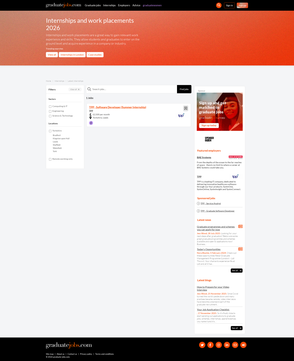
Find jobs (184, 89)
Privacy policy (86, 354)
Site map (50, 354)
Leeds (55, 142)
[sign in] (243, 345)
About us (60, 354)
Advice (136, 5)
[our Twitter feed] (202, 345)
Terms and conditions (104, 354)
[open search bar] (219, 5)
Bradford (56, 135)
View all (52, 54)
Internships (109, 5)
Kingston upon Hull (61, 139)
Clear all (73, 89)
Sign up (242, 5)
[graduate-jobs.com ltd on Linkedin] (227, 345)
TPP (91, 110)
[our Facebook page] (210, 345)
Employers (124, 5)
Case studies (95, 54)
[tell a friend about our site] (235, 345)
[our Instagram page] (219, 345)
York (55, 151)
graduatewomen (152, 5)
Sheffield (56, 145)
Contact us (72, 354)
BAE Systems (204, 157)
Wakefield (57, 148)
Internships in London (72, 54)
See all (235, 270)
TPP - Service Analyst (211, 203)
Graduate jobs (93, 5)
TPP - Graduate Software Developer (218, 211)
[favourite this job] (185, 108)
